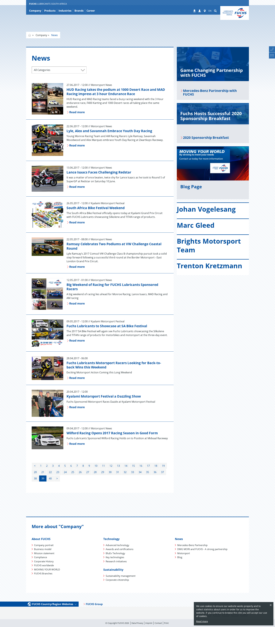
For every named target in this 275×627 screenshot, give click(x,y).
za (30, 35)
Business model (42, 549)
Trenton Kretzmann (209, 265)
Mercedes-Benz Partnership (192, 545)
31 (117, 472)
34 (140, 472)
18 (155, 466)
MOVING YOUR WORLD (47, 569)
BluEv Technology (115, 553)
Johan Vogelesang (206, 209)
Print (166, 623)
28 (95, 472)
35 (147, 472)
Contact (158, 623)
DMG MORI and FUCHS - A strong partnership (202, 549)
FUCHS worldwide (44, 565)
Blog (179, 557)
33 (132, 472)
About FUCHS (41, 539)
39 (42, 478)
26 (80, 472)
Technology (111, 539)
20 (35, 472)
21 (42, 472)
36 (155, 472)
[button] (199, 11)
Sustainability (113, 570)
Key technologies (115, 557)
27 (87, 472)
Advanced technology (117, 545)
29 (102, 472)
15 (133, 466)
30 (110, 472)
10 (96, 466)
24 (65, 472)
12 (110, 466)
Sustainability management (120, 575)
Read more (202, 621)
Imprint (148, 623)
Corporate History (44, 561)
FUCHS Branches (43, 573)
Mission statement (44, 553)
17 (148, 466)
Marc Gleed (196, 225)
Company (41, 35)
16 (140, 466)
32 (125, 472)
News (54, 35)
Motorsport (183, 553)
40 (50, 478)
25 (72, 472)
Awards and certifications (119, 549)
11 (103, 466)
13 (118, 466)
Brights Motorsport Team (209, 245)
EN (210, 10)
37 (162, 472)
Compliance (40, 557)
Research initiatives (116, 561)
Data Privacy (137, 623)
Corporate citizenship (117, 579)
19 (163, 466)
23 (57, 472)
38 (35, 478)
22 (50, 472)
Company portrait (43, 545)
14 (125, 466)
